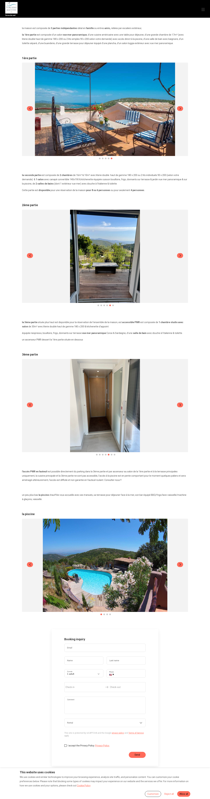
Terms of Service (136, 733)
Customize (153, 794)
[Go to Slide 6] (113, 305)
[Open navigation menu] (203, 9)
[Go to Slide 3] (105, 158)
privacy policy (118, 733)
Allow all (183, 794)
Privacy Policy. (102, 745)
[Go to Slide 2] (103, 158)
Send (137, 754)
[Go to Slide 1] (100, 158)
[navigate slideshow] (30, 108)
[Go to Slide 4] (108, 158)
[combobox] (105, 723)
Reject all (169, 794)
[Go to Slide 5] (111, 158)
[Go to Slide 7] (114, 454)
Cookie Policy (84, 785)
